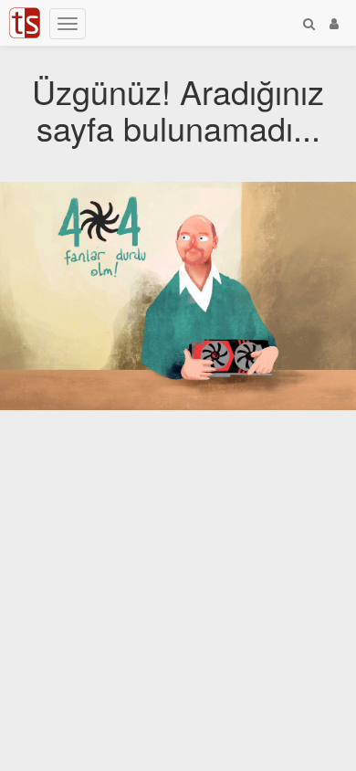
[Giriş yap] (334, 23)
